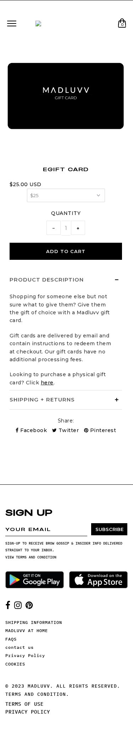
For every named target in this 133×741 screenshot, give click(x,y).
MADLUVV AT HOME (26, 630)
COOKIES (15, 664)
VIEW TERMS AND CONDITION (30, 557)
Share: (66, 420)
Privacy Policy (25, 655)
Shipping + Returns (42, 399)
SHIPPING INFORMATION (33, 622)
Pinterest (102, 430)
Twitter (68, 430)
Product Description (47, 279)
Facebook (33, 430)
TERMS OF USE (24, 704)
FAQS (11, 639)
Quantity (66, 213)
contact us (19, 647)
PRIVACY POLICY (27, 712)
